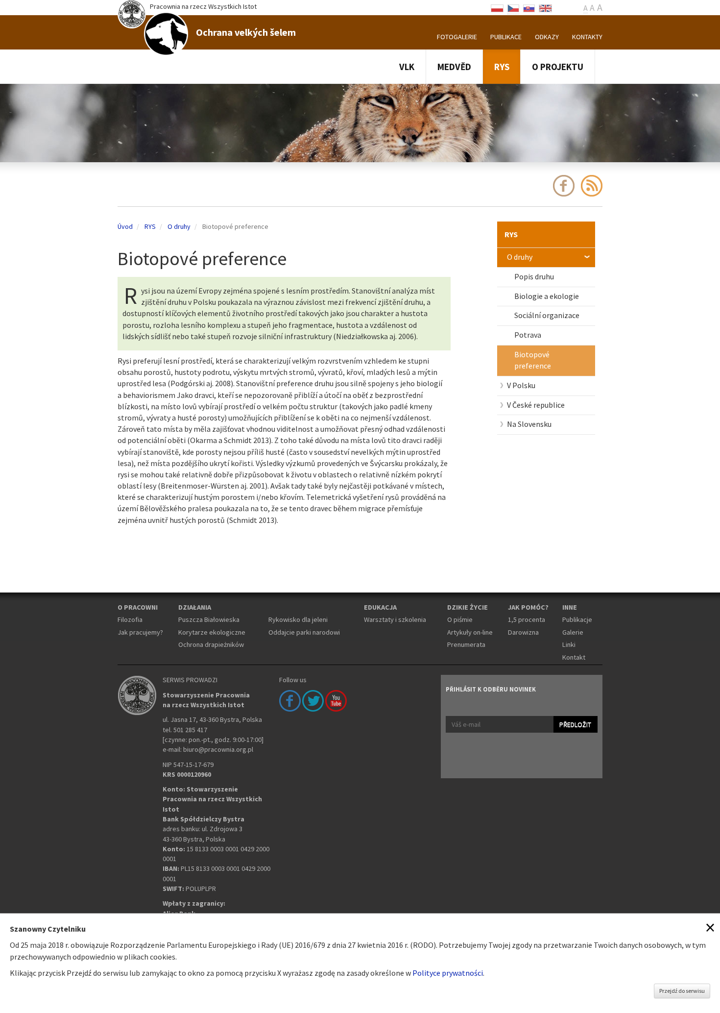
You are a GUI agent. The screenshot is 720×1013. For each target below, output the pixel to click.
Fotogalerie (457, 36)
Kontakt (573, 657)
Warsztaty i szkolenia (395, 619)
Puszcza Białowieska (209, 619)
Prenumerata (466, 644)
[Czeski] (513, 7)
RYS (501, 67)
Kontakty (587, 36)
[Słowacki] (529, 7)
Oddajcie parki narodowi (304, 632)
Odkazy (547, 36)
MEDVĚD (454, 67)
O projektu (557, 67)
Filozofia (130, 619)
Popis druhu (534, 276)
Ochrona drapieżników (211, 644)
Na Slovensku (529, 424)
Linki (569, 644)
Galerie (572, 632)
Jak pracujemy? (140, 632)
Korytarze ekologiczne (211, 632)
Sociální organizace (546, 315)
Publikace (506, 36)
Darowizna (523, 632)
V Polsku (521, 385)
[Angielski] (545, 7)
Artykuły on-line (470, 632)
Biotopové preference (532, 360)
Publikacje (577, 619)
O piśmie (460, 619)
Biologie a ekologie (546, 296)
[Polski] (497, 7)
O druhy (519, 257)
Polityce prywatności (447, 973)
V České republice (536, 405)
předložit (575, 724)
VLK (406, 67)
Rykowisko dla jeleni (298, 619)
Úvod (125, 226)
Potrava (527, 335)
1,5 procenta (526, 619)
